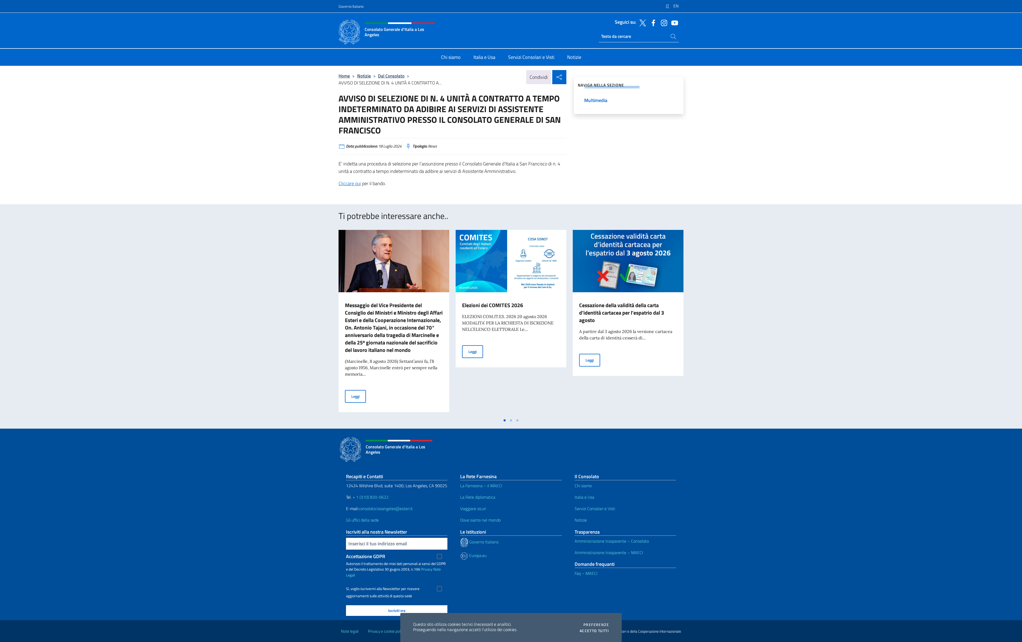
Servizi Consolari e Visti (595, 508)
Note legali (349, 631)
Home (344, 75)
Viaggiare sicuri (473, 508)
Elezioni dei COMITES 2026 (492, 305)
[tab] (505, 420)
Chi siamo (583, 485)
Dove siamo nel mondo (480, 520)
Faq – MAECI (586, 573)
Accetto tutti (594, 631)
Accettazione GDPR (365, 556)
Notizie (364, 75)
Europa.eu (477, 555)
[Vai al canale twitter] (641, 22)
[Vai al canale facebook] (652, 22)
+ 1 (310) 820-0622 (371, 497)
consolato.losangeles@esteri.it (385, 508)
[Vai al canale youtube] (673, 22)
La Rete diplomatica (477, 497)
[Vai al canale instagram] (662, 22)
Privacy (426, 569)
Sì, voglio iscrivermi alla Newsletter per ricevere (382, 589)
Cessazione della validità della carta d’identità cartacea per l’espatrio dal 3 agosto (621, 312)
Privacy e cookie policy (386, 631)
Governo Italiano (351, 6)
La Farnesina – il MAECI (481, 485)
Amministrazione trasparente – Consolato (612, 541)
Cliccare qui (350, 183)
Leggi (358, 396)
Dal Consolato (391, 75)
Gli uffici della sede (362, 520)
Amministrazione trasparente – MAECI (609, 552)
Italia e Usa (584, 497)
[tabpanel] (394, 322)
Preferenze (596, 625)
